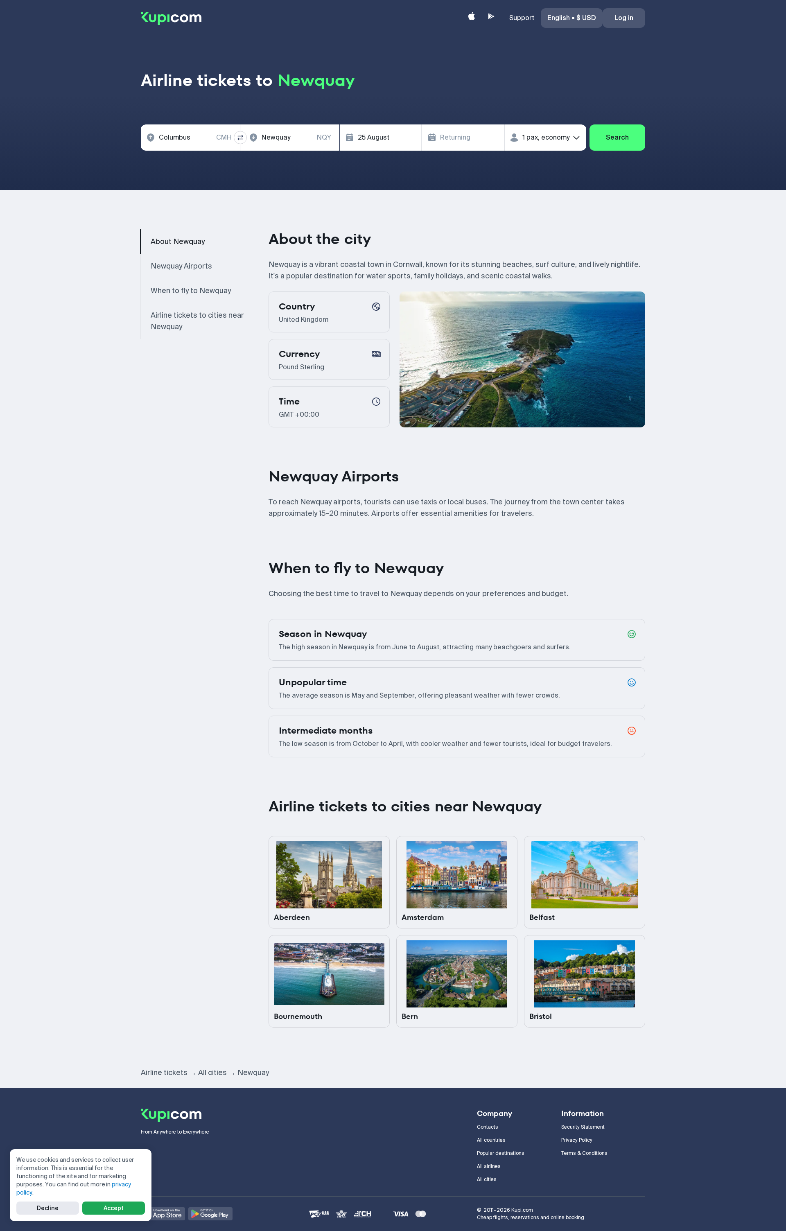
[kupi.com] (171, 18)
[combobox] (190, 137)
